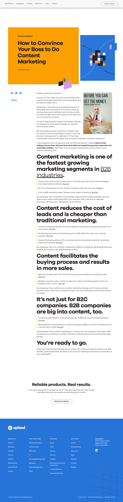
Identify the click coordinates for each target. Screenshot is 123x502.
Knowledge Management (37, 459)
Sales (31, 471)
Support (73, 467)
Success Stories (76, 447)
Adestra (10, 443)
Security (52, 455)
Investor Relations (55, 469)
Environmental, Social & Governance (57, 464)
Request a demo (109, 4)
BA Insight (11, 447)
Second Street (12, 467)
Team (52, 447)
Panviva (10, 455)
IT (29, 455)
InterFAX (11, 451)
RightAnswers (12, 463)
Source (66, 184)
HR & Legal (32, 451)
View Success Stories (61, 401)
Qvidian (10, 459)
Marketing (32, 463)
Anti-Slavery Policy (110, 497)
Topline (14, 100)
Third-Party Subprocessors (95, 497)
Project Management (35, 467)
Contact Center (34, 447)
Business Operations (35, 443)
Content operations (25, 36)
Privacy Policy (82, 497)
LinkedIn (96, 450)
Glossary (74, 459)
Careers (52, 451)
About (52, 443)
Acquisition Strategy (56, 473)
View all (10, 471)
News (73, 455)
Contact (73, 463)
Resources (38, 3)
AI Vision (52, 459)
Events (73, 443)
